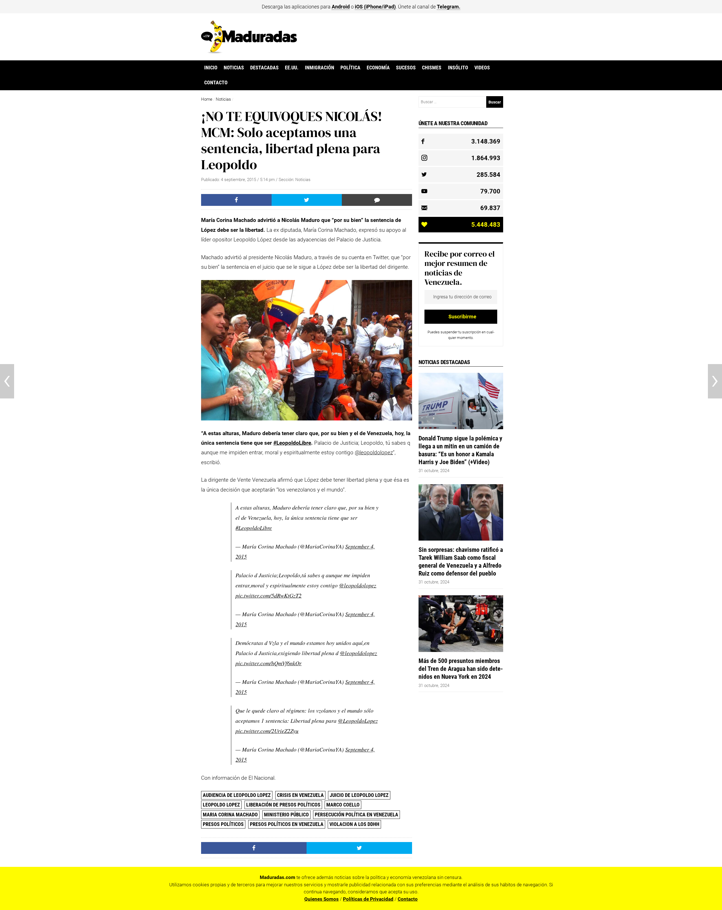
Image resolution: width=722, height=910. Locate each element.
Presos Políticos (223, 824)
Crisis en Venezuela (300, 795)
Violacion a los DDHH (354, 824)
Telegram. (448, 7)
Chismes (431, 67)
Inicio (210, 67)
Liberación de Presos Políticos (283, 805)
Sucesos (406, 67)
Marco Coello (343, 805)
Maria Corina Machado (230, 815)
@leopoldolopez (374, 452)
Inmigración (319, 67)
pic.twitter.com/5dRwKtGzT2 (268, 595)
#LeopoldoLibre (292, 443)
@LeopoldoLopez (358, 720)
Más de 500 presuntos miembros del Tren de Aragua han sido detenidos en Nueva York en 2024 (461, 668)
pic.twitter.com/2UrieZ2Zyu (266, 730)
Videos (482, 67)
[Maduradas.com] (249, 51)
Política (350, 67)
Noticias (234, 67)
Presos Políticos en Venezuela (286, 824)
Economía (378, 67)
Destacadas (264, 67)
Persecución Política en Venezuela (356, 815)
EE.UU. (291, 67)
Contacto (216, 82)
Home (206, 99)
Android (341, 7)
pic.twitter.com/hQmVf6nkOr (268, 663)
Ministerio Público (286, 815)
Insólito (458, 67)
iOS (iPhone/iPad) (375, 7)
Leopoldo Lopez (221, 805)
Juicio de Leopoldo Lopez (359, 795)
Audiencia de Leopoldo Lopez (237, 795)
